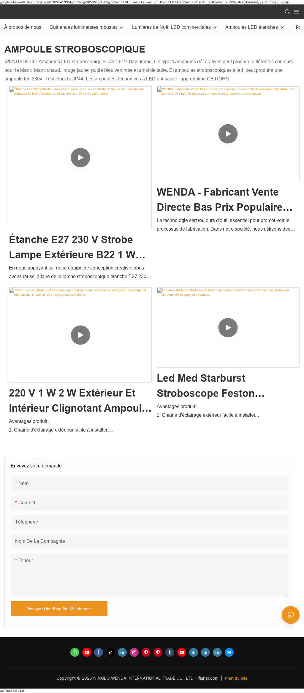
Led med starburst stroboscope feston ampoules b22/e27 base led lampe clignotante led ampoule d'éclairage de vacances (226, 386)
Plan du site (236, 678)
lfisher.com (209, 678)
